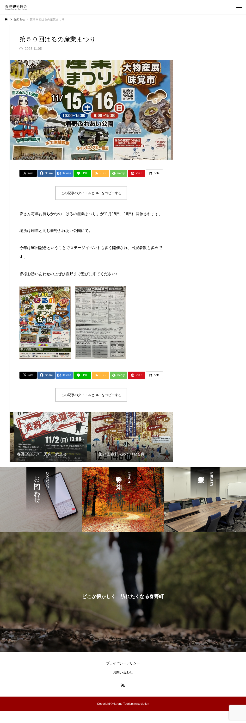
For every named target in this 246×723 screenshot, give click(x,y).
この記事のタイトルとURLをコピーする (91, 193)
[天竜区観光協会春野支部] (16, 7)
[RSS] (123, 685)
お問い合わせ (123, 672)
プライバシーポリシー (123, 663)
